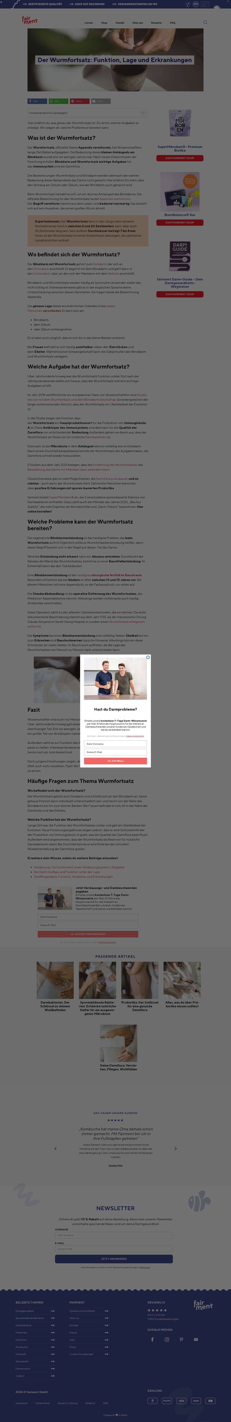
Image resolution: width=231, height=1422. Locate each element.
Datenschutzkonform (135, 736)
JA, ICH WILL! (115, 760)
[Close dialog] (148, 657)
